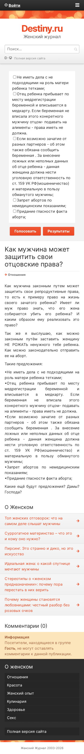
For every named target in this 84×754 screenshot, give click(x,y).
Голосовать (25, 231)
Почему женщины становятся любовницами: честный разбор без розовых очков (37, 605)
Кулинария (16, 701)
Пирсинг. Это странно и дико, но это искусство (39, 551)
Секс (11, 717)
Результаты (59, 231)
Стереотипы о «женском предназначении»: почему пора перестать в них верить (34, 584)
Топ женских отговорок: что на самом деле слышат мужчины (34, 521)
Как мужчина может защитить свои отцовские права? (37, 256)
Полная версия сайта (29, 58)
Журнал (40, 748)
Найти (75, 49)
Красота (14, 685)
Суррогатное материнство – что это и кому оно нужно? (38, 536)
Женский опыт (20, 693)
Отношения (16, 274)
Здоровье (16, 709)
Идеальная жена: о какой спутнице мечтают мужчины (37, 566)
